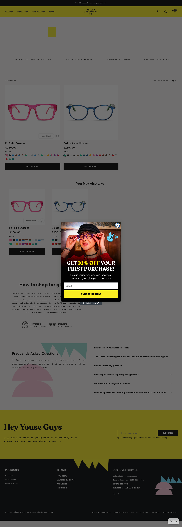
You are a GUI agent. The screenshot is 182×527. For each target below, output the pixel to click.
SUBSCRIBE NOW (91, 294)
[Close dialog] (117, 226)
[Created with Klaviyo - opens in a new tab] (91, 303)
